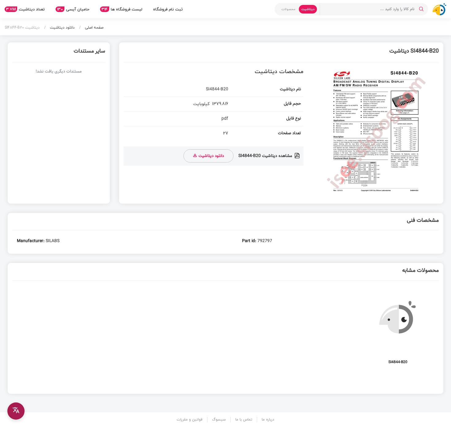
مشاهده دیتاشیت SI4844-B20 (265, 156)
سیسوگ (219, 419)
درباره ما (268, 419)
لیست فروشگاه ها (122, 9)
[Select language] (16, 411)
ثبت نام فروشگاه (168, 9)
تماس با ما (243, 419)
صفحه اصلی (93, 27)
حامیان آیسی (73, 9)
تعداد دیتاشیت (25, 9)
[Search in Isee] (421, 9)
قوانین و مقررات (189, 419)
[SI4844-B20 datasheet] (398, 329)
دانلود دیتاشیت (62, 27)
